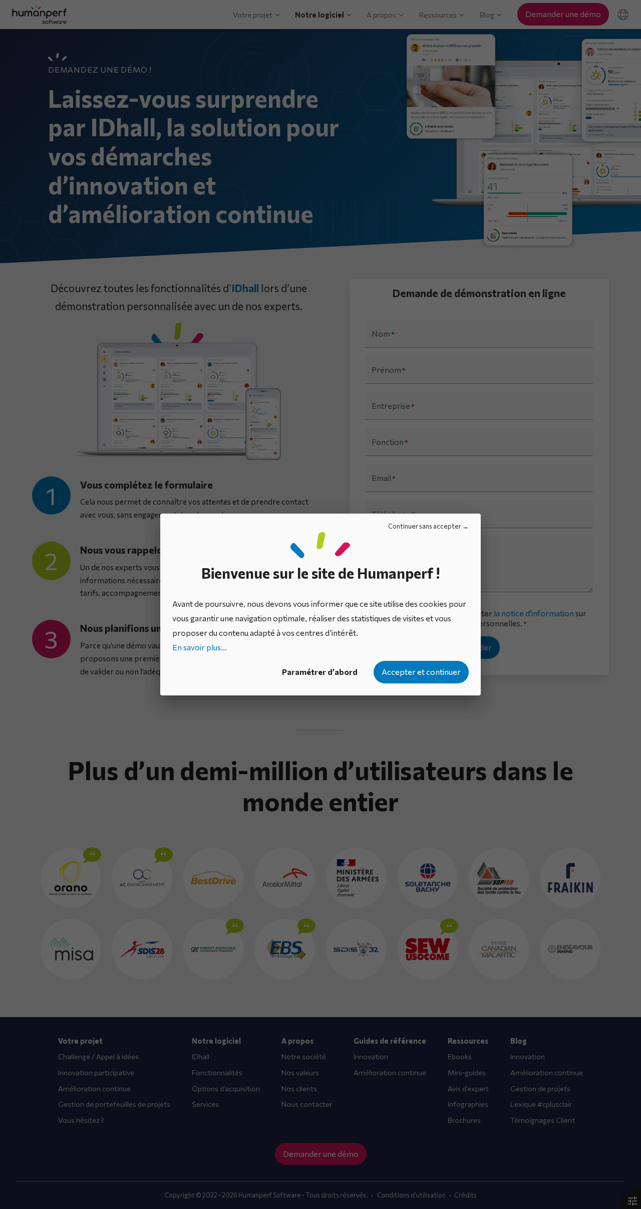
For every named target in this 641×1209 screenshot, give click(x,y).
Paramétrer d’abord (320, 671)
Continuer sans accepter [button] (424, 526)
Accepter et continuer (421, 671)
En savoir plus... (199, 647)
